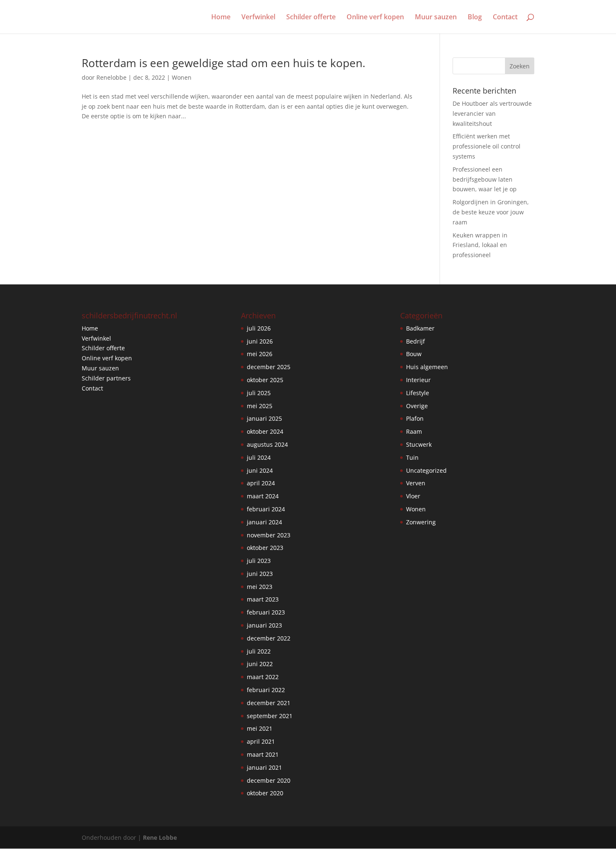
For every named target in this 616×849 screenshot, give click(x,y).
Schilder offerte (311, 17)
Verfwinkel (258, 17)
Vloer (413, 496)
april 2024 (261, 483)
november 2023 (268, 535)
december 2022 (268, 638)
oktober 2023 (265, 548)
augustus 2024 (267, 444)
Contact (505, 17)
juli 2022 (259, 651)
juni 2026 (260, 341)
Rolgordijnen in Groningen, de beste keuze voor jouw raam (491, 212)
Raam (414, 431)
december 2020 (268, 780)
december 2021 (268, 703)
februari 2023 (266, 612)
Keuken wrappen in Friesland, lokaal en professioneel (480, 245)
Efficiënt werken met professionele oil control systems (486, 146)
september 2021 (269, 716)
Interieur (418, 380)
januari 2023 (264, 625)
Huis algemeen (427, 367)
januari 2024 (264, 522)
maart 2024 (263, 496)
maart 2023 (263, 599)
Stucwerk (419, 444)
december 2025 (268, 367)
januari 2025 (264, 418)
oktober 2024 (265, 431)
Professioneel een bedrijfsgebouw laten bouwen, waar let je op (485, 179)
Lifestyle (417, 393)
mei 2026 (259, 354)
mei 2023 (259, 587)
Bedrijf (415, 341)
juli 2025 (259, 393)
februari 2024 (266, 509)
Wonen (182, 77)
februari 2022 (266, 690)
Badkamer (420, 328)
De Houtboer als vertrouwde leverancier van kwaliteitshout (492, 113)
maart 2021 (263, 754)
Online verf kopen (375, 17)
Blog (475, 17)
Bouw (414, 354)
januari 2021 (264, 767)
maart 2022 (263, 677)
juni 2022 (260, 664)
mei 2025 (259, 406)
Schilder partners (106, 378)
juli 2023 (259, 561)
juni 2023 (260, 574)
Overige (417, 406)
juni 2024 (260, 470)
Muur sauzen (436, 17)
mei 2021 (259, 728)
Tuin (412, 457)
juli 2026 (259, 328)
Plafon (415, 418)
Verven (415, 483)
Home (220, 17)
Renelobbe (111, 77)
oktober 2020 (265, 793)
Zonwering (421, 522)
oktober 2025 (265, 380)
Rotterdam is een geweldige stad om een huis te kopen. (223, 62)
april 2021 (261, 741)
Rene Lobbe (160, 837)
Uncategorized (426, 470)
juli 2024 (259, 457)
